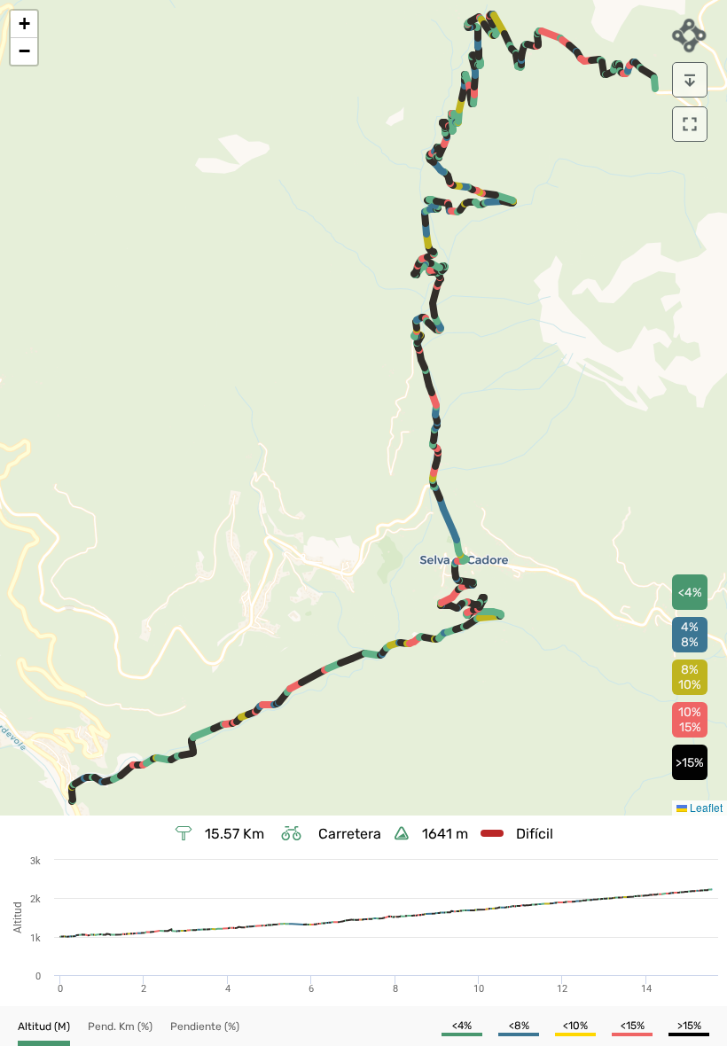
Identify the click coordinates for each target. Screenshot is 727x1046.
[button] (24, 24)
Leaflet (705, 807)
